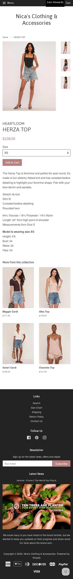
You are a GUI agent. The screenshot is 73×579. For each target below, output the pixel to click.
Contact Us (36, 421)
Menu (10, 2)
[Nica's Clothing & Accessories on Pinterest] (37, 438)
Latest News (36, 473)
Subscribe (61, 464)
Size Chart (36, 407)
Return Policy (36, 416)
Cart (67, 2)
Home (5, 37)
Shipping (36, 412)
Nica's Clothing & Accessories (36, 19)
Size (5, 147)
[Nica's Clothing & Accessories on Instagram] (44, 438)
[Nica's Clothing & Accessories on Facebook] (29, 438)
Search (36, 403)
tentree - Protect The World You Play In (36, 480)
